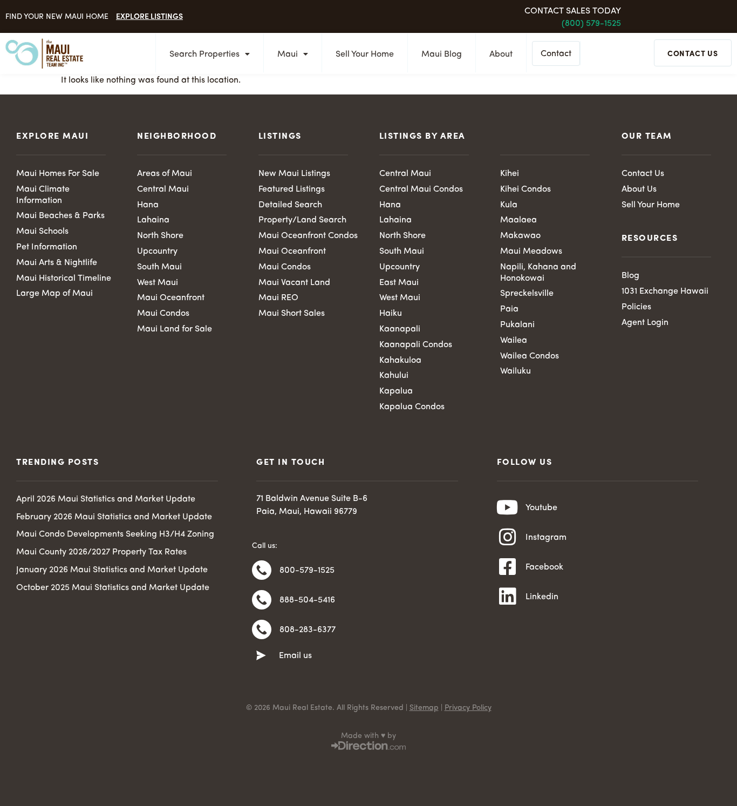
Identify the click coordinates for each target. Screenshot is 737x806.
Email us (295, 656)
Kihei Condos (525, 189)
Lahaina (153, 220)
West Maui (157, 283)
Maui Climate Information (43, 195)
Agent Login (645, 323)
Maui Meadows (531, 251)
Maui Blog (441, 54)
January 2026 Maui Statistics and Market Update (112, 570)
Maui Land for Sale (174, 329)
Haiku (390, 313)
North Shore (160, 236)
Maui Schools (42, 231)
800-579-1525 (307, 570)
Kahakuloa (400, 360)
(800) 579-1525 (591, 23)
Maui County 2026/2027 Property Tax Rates (101, 552)
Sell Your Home (365, 54)
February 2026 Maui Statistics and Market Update (114, 517)
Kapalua (396, 391)
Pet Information (46, 247)
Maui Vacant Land (294, 283)
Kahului (393, 375)
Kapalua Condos (412, 407)
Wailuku (515, 371)
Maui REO (278, 298)
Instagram (546, 537)
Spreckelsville (527, 293)
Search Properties (204, 54)
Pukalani (517, 325)
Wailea (513, 340)
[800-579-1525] (261, 570)
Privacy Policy (468, 708)
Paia (509, 309)
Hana (148, 205)
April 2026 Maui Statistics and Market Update (105, 499)
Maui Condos (163, 313)
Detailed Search (290, 205)
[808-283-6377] (261, 629)
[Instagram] (507, 537)
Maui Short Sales (291, 313)
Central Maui (163, 189)
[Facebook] (507, 567)
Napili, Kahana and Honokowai (538, 273)
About (501, 54)
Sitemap (424, 708)
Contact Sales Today (572, 11)
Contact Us (643, 174)
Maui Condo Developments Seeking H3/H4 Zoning (115, 534)
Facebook (544, 567)
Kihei (509, 174)
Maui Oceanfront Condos (308, 236)
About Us (639, 189)
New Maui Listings (294, 174)
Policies (636, 307)
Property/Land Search (302, 220)
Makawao (520, 236)
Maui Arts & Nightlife (56, 263)
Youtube (541, 508)
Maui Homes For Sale (57, 174)
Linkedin (542, 597)
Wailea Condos (529, 356)
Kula (508, 205)
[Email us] (261, 656)
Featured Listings (291, 189)
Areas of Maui (164, 174)
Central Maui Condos (421, 189)
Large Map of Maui (54, 293)
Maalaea (518, 220)
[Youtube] (507, 507)
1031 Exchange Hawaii (665, 291)
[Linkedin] (507, 596)
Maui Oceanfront (170, 298)
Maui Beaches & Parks (60, 216)
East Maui (399, 283)
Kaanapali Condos (415, 345)
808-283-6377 (307, 630)
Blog (630, 276)
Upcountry (157, 251)
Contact (556, 54)
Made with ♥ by (368, 736)
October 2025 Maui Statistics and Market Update (112, 588)
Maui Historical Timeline (63, 278)
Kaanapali (399, 329)
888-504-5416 (307, 600)
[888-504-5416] (261, 599)
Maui (287, 54)
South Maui (159, 267)
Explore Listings (149, 15)
